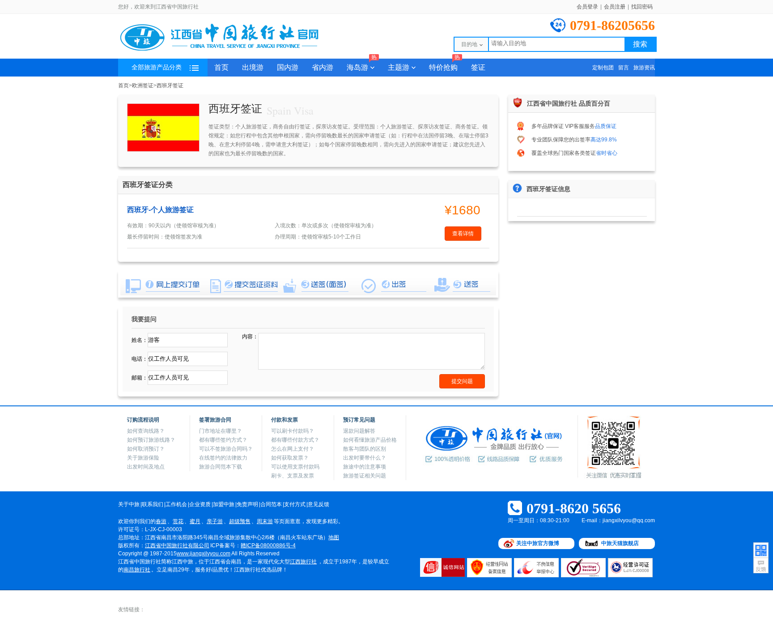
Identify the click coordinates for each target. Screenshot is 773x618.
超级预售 (240, 521)
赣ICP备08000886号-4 (268, 545)
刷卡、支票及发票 (292, 476)
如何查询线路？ (146, 431)
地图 (333, 537)
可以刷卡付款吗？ (292, 431)
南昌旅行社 (136, 570)
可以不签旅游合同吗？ (226, 449)
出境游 (252, 67)
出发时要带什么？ (364, 458)
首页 (221, 67)
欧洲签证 (142, 85)
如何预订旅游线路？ (151, 440)
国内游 (287, 67)
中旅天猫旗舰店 (620, 543)
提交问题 (462, 381)
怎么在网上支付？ (292, 449)
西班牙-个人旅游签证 (160, 209)
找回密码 (642, 7)
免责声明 (247, 504)
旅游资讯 (644, 67)
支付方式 (295, 504)
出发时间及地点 (146, 467)
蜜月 (195, 521)
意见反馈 (318, 504)
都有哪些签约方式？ (223, 440)
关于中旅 (129, 504)
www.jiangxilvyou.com (203, 553)
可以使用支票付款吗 (295, 467)
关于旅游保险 (143, 458)
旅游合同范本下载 (220, 467)
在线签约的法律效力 (223, 458)
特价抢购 (444, 65)
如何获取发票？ (290, 458)
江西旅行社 (303, 561)
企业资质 (200, 504)
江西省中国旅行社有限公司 (177, 545)
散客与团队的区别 (364, 449)
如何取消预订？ (146, 449)
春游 (161, 521)
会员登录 (587, 7)
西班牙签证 (170, 85)
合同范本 (271, 504)
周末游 (265, 521)
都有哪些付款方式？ (295, 440)
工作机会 (176, 504)
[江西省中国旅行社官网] (230, 50)
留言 (623, 67)
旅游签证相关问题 (364, 476)
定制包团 (603, 67)
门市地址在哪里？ (220, 431)
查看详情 (463, 233)
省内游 (322, 67)
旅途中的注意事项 (364, 467)
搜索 (640, 44)
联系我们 (152, 504)
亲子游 (215, 521)
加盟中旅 (223, 504)
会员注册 (614, 7)
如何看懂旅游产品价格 (370, 440)
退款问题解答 (359, 431)
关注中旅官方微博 (537, 543)
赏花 (178, 521)
